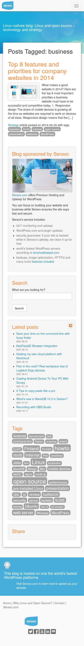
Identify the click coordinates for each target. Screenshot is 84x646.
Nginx (28, 474)
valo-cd (44, 506)
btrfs (49, 436)
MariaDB (18, 469)
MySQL (17, 474)
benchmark (36, 436)
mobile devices (59, 468)
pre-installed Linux (28, 488)
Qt (24, 495)
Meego (32, 469)
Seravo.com (20, 195)
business (14, 129)
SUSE (60, 500)
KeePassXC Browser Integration (36, 346)
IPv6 (45, 455)
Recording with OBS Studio (33, 407)
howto (62, 447)
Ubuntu (31, 506)
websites (32, 134)
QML (16, 495)
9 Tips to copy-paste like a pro (35, 391)
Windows (42, 513)
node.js (40, 474)
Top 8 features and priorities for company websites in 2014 (37, 71)
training (17, 506)
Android (19, 435)
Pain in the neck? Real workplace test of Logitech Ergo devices (42, 368)
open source (52, 129)
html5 (26, 129)
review (34, 494)
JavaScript (57, 455)
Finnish (46, 449)
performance (58, 482)
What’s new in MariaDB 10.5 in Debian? (41, 399)
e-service (51, 441)
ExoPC (17, 449)
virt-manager (57, 506)
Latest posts (25, 326)
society (46, 500)
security (19, 500)
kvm (26, 463)
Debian (39, 441)
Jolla (17, 462)
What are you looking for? (28, 290)
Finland (31, 448)
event (63, 441)
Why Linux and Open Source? (32, 603)
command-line (22, 441)
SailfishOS (51, 494)
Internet (37, 129)
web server (23, 512)
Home (7, 603)
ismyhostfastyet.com (46, 252)
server (33, 500)
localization (54, 463)
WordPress (47, 134)
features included (43, 261)
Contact (59, 603)
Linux (38, 462)
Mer (42, 469)
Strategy (13, 125)
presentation (16, 134)
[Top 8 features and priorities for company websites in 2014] (23, 91)
